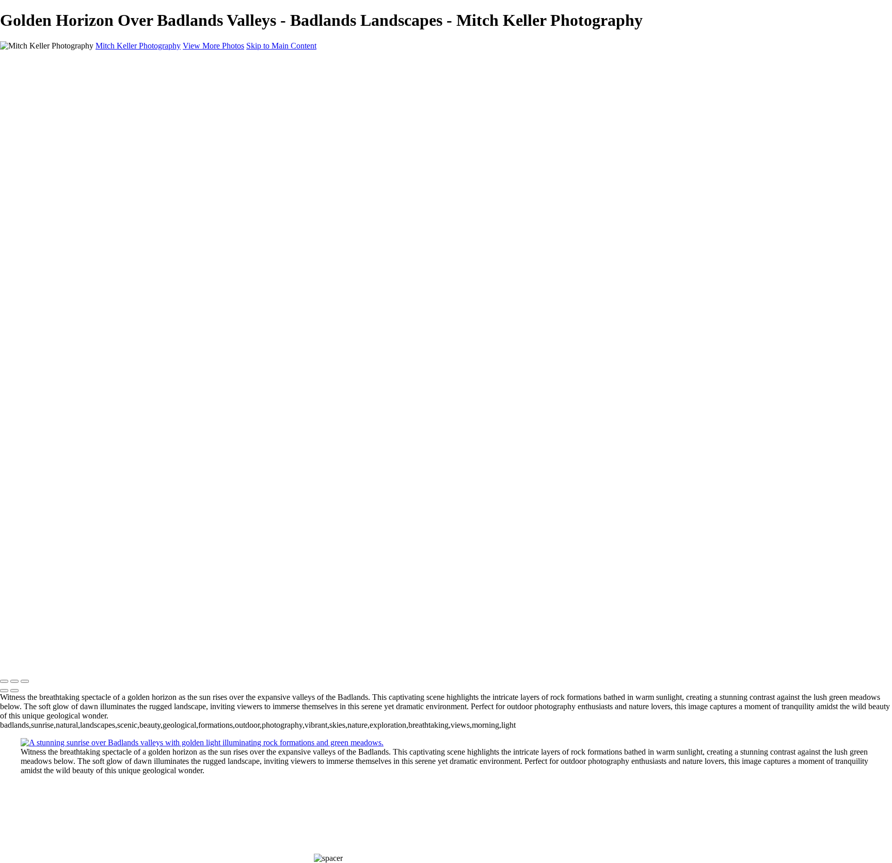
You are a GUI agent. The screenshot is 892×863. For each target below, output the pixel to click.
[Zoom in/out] (25, 681)
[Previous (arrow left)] (4, 690)
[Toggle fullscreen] (14, 681)
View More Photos (213, 45)
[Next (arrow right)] (14, 690)
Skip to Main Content (281, 45)
